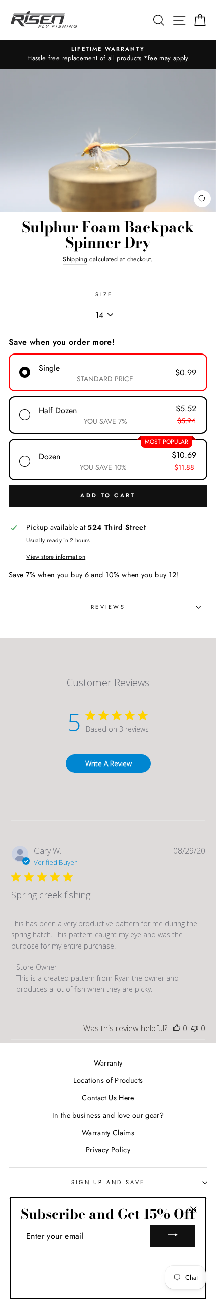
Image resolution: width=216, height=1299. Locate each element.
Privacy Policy (108, 1150)
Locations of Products (108, 1080)
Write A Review (108, 763)
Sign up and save (108, 1182)
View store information (55, 557)
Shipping (75, 259)
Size (104, 294)
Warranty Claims (108, 1133)
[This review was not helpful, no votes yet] (194, 1028)
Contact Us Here (108, 1098)
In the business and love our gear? (108, 1115)
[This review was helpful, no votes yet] (176, 1028)
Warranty (108, 1063)
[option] (108, 54)
